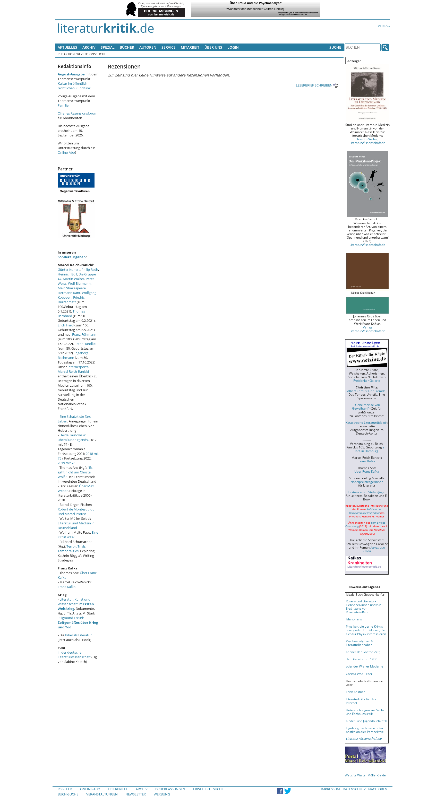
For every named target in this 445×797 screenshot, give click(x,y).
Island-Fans (354, 619)
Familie (63, 105)
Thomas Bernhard (71, 313)
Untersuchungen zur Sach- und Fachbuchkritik (365, 712)
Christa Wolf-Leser (359, 674)
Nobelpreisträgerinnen (366, 482)
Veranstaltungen (102, 794)
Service (168, 47)
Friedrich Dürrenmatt (72, 299)
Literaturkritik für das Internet (361, 701)
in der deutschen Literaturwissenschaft (74, 654)
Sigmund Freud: (78, 622)
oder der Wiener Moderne (364, 666)
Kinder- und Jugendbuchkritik (366, 721)
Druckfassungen (170, 789)
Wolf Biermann (79, 283)
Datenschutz (354, 789)
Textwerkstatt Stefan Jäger (367, 492)
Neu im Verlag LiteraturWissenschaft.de (367, 141)
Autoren (147, 47)
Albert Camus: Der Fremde (366, 391)
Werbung (162, 794)
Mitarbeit (190, 47)
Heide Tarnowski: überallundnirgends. (73, 437)
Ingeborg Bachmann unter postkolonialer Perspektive (365, 730)
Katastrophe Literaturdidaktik (366, 422)
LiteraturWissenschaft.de (367, 244)
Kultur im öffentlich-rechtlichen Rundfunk (74, 85)
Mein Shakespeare (72, 288)
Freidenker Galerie (366, 380)
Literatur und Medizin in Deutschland (76, 525)
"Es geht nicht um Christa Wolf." (75, 472)
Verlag (384, 25)
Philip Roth (89, 269)
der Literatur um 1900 (361, 659)
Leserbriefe (118, 789)
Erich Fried (66, 325)
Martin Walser (73, 278)
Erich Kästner (355, 692)
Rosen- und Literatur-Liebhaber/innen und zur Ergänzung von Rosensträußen (363, 606)
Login (233, 47)
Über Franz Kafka (366, 471)
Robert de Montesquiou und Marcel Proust (76, 511)
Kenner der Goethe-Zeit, (363, 652)
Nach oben (377, 789)
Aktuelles (67, 47)
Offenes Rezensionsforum (77, 113)
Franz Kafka (66, 586)
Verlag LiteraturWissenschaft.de (367, 329)
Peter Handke (85, 343)
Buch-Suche (68, 794)
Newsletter (135, 794)
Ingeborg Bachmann (73, 355)
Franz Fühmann (84, 334)
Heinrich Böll (67, 274)
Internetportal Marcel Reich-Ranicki (73, 369)
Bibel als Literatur (78, 635)
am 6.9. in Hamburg (371, 449)
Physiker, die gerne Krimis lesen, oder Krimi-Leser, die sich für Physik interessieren (366, 630)
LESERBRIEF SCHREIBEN (314, 85)
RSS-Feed (65, 789)
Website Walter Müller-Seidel (366, 775)
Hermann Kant (69, 292)
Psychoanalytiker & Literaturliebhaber (359, 643)
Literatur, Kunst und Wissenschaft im (76, 604)
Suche (335, 47)
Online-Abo (66, 152)
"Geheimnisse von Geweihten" (366, 406)
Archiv (89, 47)
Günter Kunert (69, 269)
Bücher (127, 47)
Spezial (108, 47)
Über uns (213, 47)
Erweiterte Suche (208, 789)
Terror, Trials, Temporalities (72, 548)
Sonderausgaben (72, 257)
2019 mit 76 (66, 463)
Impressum (330, 789)
